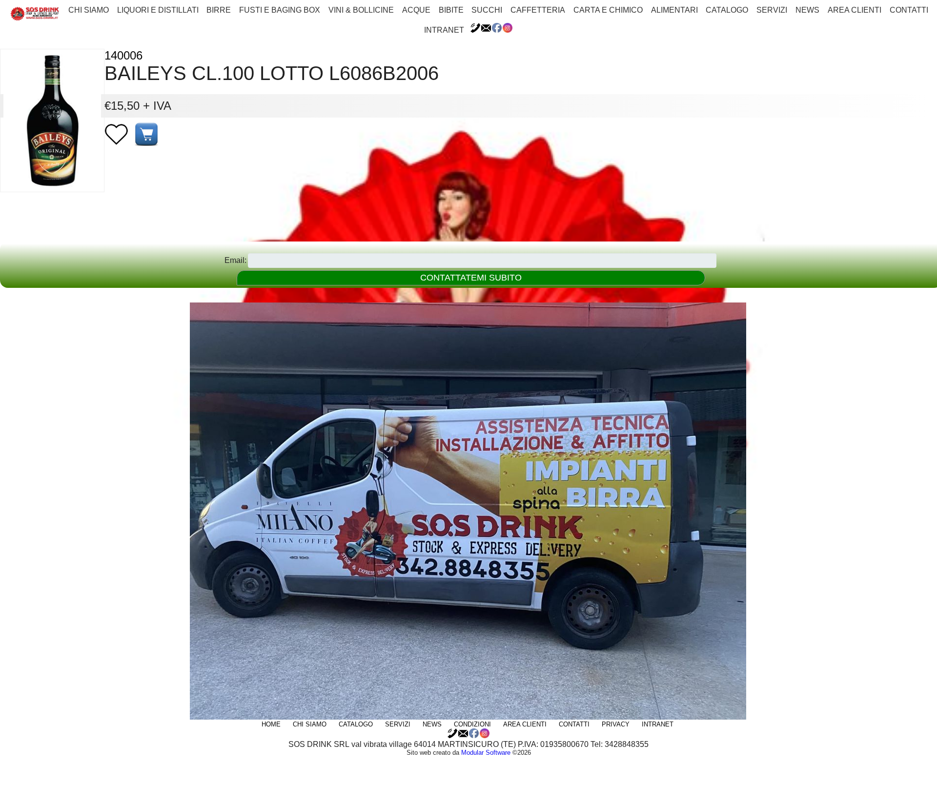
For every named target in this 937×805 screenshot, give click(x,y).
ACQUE (416, 10)
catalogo (727, 10)
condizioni (472, 724)
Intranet (444, 30)
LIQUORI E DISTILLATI (158, 10)
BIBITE (451, 10)
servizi (771, 10)
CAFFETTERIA (537, 10)
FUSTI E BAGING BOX (279, 10)
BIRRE (218, 10)
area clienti (854, 10)
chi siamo (88, 10)
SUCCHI (486, 10)
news (807, 10)
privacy (616, 724)
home (271, 724)
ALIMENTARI (674, 10)
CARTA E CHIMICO (608, 10)
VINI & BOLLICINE (361, 10)
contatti (909, 10)
